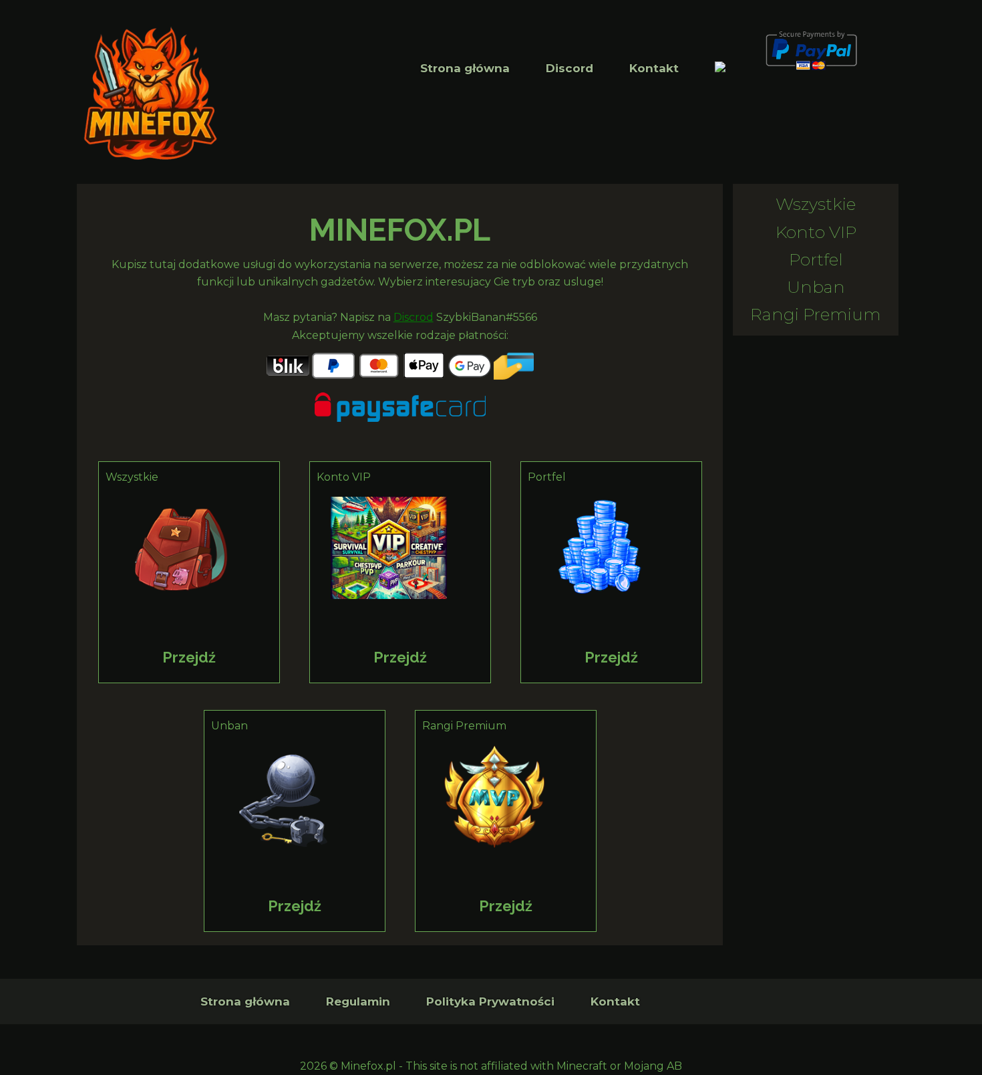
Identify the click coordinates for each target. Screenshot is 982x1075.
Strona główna (465, 68)
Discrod (413, 317)
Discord (569, 68)
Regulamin (358, 1001)
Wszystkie (816, 204)
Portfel (816, 259)
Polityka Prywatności (490, 1001)
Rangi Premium (815, 314)
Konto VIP (816, 232)
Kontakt (654, 68)
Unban (816, 287)
